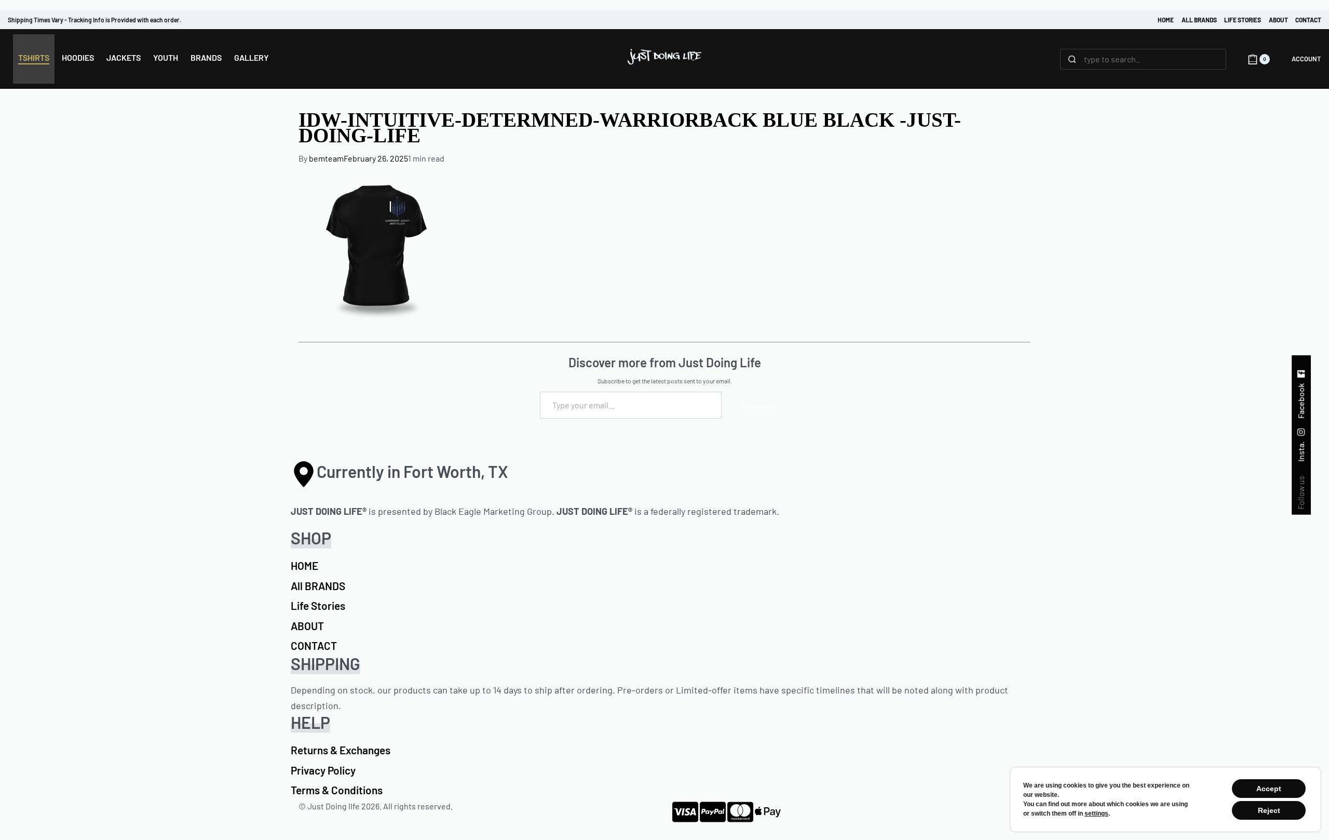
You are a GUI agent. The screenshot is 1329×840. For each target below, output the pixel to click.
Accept (1268, 788)
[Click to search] (1072, 59)
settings (1096, 813)
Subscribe (758, 405)
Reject (1269, 810)
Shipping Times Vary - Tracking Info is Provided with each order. (94, 19)
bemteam (326, 158)
